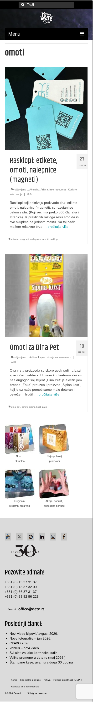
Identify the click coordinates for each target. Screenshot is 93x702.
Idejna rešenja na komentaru (54, 357)
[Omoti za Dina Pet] (46, 295)
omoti (45, 239)
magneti (24, 239)
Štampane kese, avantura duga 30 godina (41, 662)
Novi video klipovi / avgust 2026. (34, 633)
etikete (15, 239)
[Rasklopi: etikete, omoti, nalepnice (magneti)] (46, 108)
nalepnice (35, 239)
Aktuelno (34, 189)
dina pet (15, 407)
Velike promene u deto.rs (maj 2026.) (38, 657)
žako (44, 407)
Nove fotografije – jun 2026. (30, 638)
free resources (58, 189)
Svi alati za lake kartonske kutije (33, 653)
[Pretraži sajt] (22, 5)
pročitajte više (58, 226)
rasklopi (54, 239)
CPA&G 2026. (20, 643)
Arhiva (44, 189)
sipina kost (35, 407)
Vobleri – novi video (24, 648)
